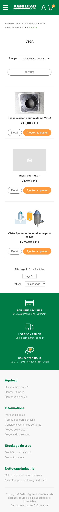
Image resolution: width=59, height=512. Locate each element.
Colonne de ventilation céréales (23, 475)
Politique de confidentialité (20, 419)
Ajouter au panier (37, 132)
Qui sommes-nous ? (17, 387)
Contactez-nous (14, 392)
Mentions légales (15, 414)
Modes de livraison (16, 429)
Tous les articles (24, 23)
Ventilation (41, 23)
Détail (14, 132)
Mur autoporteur (14, 457)
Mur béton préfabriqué (18, 452)
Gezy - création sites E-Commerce (29, 505)
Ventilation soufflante (18, 27)
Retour (10, 23)
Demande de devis (16, 397)
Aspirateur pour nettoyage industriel (26, 480)
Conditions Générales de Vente (23, 424)
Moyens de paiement (17, 434)
